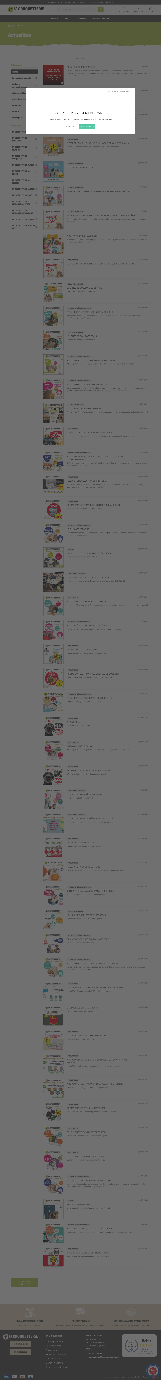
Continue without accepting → (118, 91)
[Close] (80, 690)
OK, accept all (88, 127)
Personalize (70, 127)
